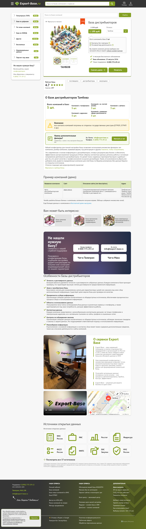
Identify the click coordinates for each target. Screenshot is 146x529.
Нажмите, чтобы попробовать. (112, 149)
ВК (25, 490)
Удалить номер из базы (121, 503)
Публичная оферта (85, 520)
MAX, (22, 490)
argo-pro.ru (68, 190)
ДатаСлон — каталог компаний (89, 507)
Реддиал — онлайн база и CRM (89, 505)
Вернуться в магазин (55, 21)
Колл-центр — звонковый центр (89, 497)
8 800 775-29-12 (113, 62)
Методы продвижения (56, 505)
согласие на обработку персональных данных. (12, 523)
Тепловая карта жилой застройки (90, 502)
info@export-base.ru (101, 137)
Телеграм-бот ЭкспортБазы (58, 520)
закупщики (103, 81)
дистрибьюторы (89, 81)
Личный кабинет (54, 487)
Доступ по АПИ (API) (55, 500)
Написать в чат (119, 139)
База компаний (54, 490)
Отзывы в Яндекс (57, 517)
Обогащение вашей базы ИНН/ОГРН (91, 487)
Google (66, 517)
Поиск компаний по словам (58, 503)
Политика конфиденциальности (89, 517)
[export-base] (28, 4)
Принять (34, 518)
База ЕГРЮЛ (53, 495)
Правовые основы (119, 505)
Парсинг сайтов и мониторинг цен (90, 492)
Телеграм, (16, 490)
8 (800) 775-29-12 (19, 76)
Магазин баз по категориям (88, 490)
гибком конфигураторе (115, 51)
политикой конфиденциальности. (14, 519)
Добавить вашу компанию (122, 500)
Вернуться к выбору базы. (55, 168)
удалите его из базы (57, 466)
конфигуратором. (19, 71)
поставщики (73, 81)
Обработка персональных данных (90, 523)
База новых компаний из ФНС (59, 492)
